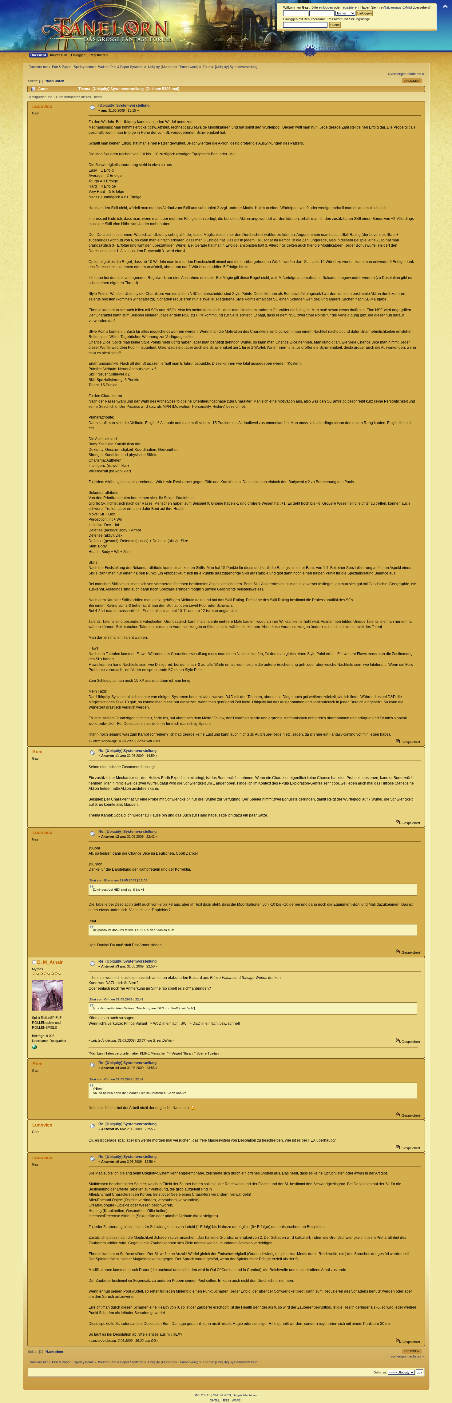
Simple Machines (245, 1395)
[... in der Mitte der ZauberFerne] (34, 1048)
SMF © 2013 (222, 1395)
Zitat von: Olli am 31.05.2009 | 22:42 (116, 999)
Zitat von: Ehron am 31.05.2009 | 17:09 (118, 880)
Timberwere (188, 67)
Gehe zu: (380, 1372)
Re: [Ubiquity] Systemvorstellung (127, 751)
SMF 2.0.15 (202, 1395)
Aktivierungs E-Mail (397, 7)
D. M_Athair (50, 962)
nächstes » (415, 74)
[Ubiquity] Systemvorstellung (123, 105)
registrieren (350, 7)
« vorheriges (397, 74)
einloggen (326, 7)
